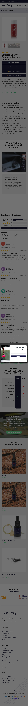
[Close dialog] (26, 345)
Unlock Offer (18, 356)
